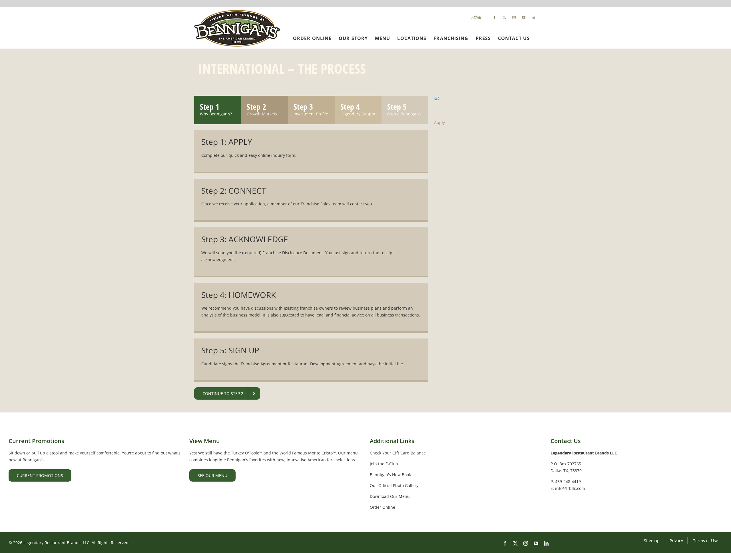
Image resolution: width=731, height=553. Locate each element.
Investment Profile (311, 114)
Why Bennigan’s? (216, 114)
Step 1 (209, 106)
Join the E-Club (384, 463)
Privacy (676, 540)
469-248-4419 (568, 481)
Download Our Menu (390, 496)
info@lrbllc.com (570, 488)
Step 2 (256, 106)
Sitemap (652, 540)
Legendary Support (358, 114)
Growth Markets (262, 114)
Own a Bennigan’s (404, 114)
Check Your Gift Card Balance (398, 453)
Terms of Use (705, 540)
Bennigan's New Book (390, 474)
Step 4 (350, 106)
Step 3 (303, 106)
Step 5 (397, 106)
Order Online (382, 507)
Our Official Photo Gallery (394, 485)
